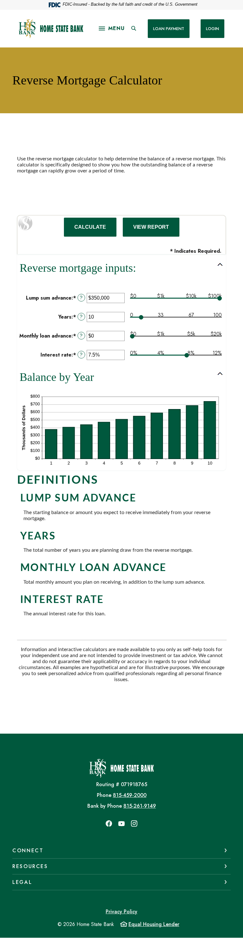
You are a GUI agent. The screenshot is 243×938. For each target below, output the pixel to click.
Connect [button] (27, 850)
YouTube (121, 823)
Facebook (109, 823)
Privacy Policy (121, 911)
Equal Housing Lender (153, 924)
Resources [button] (30, 866)
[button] (121, 268)
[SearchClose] (133, 28)
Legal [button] (22, 882)
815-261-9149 (139, 806)
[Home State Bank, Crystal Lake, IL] (51, 28)
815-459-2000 (129, 795)
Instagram (134, 823)
